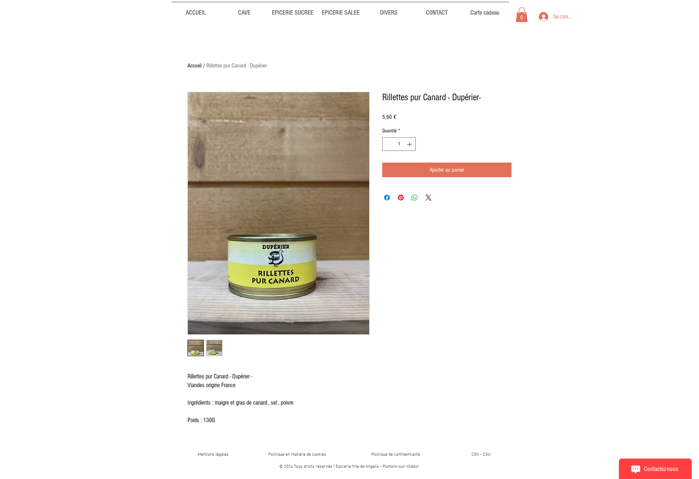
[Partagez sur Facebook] (387, 197)
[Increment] (410, 144)
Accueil (194, 65)
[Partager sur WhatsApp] (414, 197)
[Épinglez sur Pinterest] (400, 197)
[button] (389, 9)
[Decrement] (387, 144)
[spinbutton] (399, 144)
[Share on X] (428, 197)
